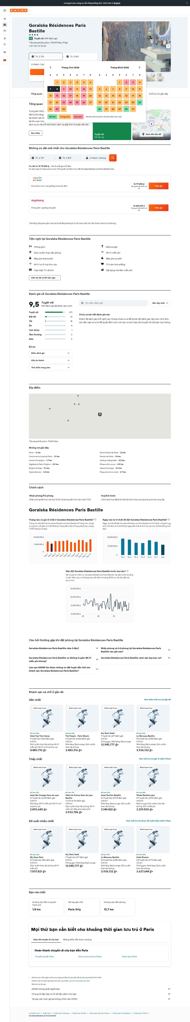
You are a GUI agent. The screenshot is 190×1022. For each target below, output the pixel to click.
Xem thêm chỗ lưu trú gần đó (157, 699)
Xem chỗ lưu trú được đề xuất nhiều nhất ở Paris (148, 821)
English (117, 3)
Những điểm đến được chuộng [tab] (77, 939)
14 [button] (50, 95)
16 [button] (64, 95)
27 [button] (90, 102)
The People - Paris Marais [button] (77, 736)
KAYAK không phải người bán (46, 989)
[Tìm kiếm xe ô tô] (4, 30)
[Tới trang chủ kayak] (18, 10)
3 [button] (70, 82)
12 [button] (84, 89)
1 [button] (119, 82)
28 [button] (50, 109)
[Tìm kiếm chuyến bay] (4, 19)
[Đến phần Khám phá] (4, 38)
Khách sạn (47, 1013)
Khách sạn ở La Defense (122, 1013)
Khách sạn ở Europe (61, 1013)
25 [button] (77, 102)
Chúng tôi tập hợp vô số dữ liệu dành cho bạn (54, 994)
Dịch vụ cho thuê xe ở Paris (90, 956)
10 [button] (70, 89)
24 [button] (70, 102)
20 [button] (90, 95)
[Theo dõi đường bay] (4, 44)
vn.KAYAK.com (34, 1013)
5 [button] (83, 82)
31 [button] (133, 109)
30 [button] (63, 109)
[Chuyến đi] (4, 52)
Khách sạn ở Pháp (79, 1013)
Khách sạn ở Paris (129, 956)
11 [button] (77, 89)
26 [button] (83, 102)
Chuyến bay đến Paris (44, 956)
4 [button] (77, 82)
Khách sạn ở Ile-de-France (99, 1013)
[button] (187, 3)
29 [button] (57, 109)
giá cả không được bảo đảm (79, 981)
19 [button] (84, 95)
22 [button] (57, 102)
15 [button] (57, 95)
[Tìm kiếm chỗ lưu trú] (4, 25)
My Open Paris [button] (36, 857)
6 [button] (90, 82)
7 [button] (50, 89)
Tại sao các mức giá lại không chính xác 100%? (54, 999)
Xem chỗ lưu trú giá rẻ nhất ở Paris (155, 758)
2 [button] (63, 82)
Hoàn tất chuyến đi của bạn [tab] (46, 939)
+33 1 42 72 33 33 (37, 46)
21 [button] (50, 102)
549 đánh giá (51, 38)
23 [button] (63, 102)
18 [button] (77, 95)
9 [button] (63, 89)
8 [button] (57, 89)
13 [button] (90, 89)
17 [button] (70, 95)
